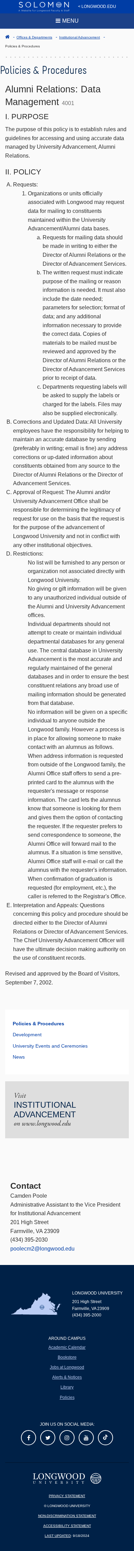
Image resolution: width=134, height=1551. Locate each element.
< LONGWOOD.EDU (97, 6)
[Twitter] (47, 1437)
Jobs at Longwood (67, 1367)
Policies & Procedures (38, 1023)
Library (67, 1387)
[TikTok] (105, 1437)
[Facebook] (28, 1437)
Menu (70, 21)
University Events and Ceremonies (50, 1046)
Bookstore (67, 1357)
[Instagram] (67, 1437)
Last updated (58, 1536)
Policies (67, 1397)
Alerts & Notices (67, 1377)
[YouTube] (86, 1437)
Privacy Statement (67, 1496)
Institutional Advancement (79, 37)
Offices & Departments (34, 37)
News (19, 1057)
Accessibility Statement (67, 1526)
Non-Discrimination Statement (67, 1516)
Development (27, 1034)
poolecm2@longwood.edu (42, 1249)
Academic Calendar (67, 1347)
